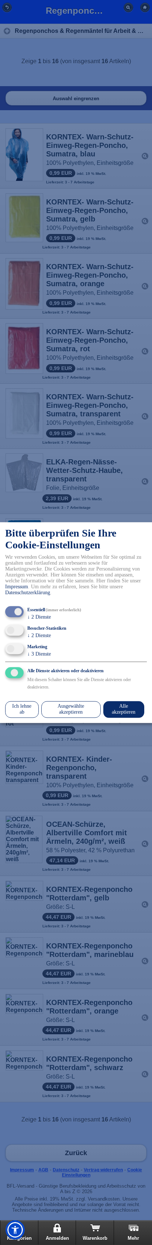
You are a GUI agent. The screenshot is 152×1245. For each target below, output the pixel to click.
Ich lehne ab (21, 709)
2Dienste (39, 617)
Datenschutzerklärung (27, 593)
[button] (15, 1230)
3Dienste (39, 654)
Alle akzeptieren (123, 709)
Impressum (16, 587)
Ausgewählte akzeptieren (71, 709)
